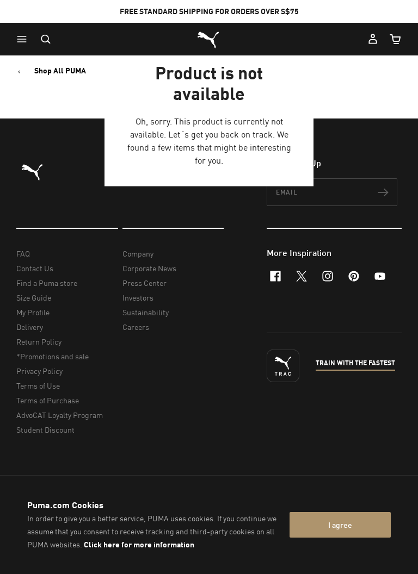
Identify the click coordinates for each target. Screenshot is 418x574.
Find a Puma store (46, 283)
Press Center (144, 283)
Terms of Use (38, 385)
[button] (24, 39)
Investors (137, 297)
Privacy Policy (39, 371)
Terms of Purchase (47, 400)
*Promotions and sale (52, 356)
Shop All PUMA (60, 70)
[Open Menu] (24, 39)
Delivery (29, 327)
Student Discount (45, 429)
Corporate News (149, 268)
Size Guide (33, 297)
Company (137, 253)
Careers (135, 327)
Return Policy (39, 341)
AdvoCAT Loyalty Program (59, 415)
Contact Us (34, 268)
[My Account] (372, 39)
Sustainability (145, 312)
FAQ (23, 253)
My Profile (33, 312)
